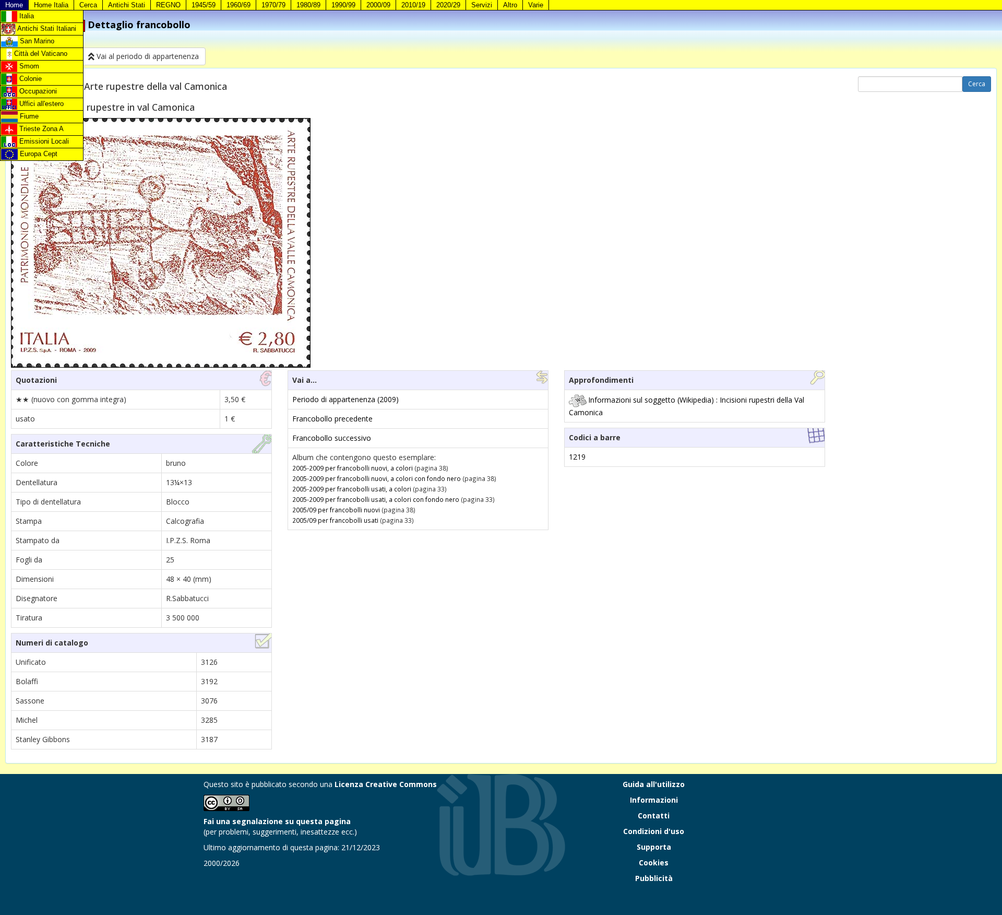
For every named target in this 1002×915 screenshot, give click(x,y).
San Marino (36, 41)
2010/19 (413, 5)
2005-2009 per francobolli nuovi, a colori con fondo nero (376, 478)
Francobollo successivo (331, 438)
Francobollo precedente (332, 419)
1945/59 (204, 5)
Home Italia (51, 5)
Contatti (654, 815)
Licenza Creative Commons (386, 784)
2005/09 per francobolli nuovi (336, 510)
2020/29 (448, 5)
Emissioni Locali (43, 141)
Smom (28, 66)
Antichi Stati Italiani (46, 28)
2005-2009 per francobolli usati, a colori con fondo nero (375, 499)
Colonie (29, 79)
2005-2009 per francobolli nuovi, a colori (352, 468)
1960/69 (238, 5)
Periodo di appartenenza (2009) (345, 399)
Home (14, 5)
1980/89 (308, 5)
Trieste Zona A (40, 129)
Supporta (654, 847)
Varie (535, 5)
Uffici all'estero (40, 104)
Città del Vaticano (39, 53)
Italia (25, 16)
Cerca (88, 5)
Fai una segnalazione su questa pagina (277, 821)
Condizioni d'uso (653, 831)
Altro (510, 5)
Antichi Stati (126, 5)
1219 (577, 457)
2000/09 (378, 5)
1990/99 (343, 5)
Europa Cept (37, 154)
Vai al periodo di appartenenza (146, 56)
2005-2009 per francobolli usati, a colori (351, 489)
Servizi (481, 5)
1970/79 (273, 5)
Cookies (654, 862)
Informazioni (654, 800)
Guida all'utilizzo (654, 784)
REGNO (168, 5)
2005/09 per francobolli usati (335, 520)
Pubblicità (654, 878)
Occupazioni (37, 91)
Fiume (28, 116)
